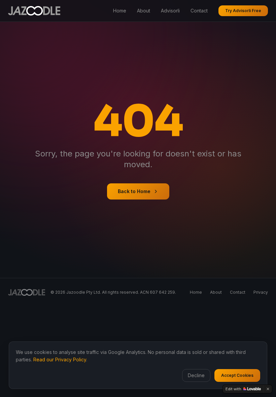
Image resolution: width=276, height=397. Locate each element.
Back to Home (134, 191)
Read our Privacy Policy (59, 359)
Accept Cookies (237, 375)
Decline (196, 375)
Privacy (260, 292)
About (143, 10)
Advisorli (170, 10)
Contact (199, 10)
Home (119, 10)
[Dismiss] (268, 389)
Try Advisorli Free (243, 10)
